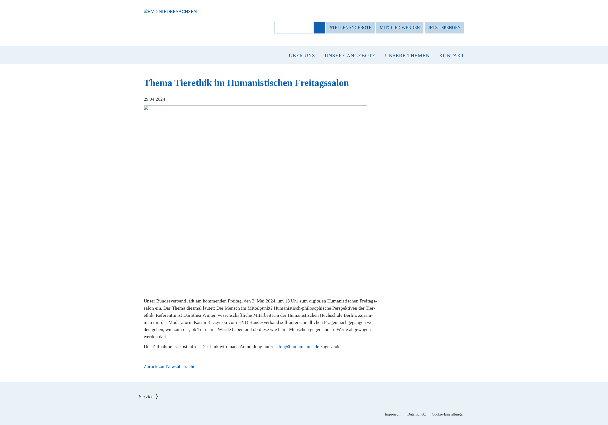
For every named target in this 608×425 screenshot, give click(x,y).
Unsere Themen (407, 55)
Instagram (304, 411)
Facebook (289, 411)
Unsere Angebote (350, 55)
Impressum (393, 414)
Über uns (302, 55)
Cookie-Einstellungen (448, 414)
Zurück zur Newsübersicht (169, 366)
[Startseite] (170, 11)
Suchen (319, 28)
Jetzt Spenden (444, 27)
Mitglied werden (400, 27)
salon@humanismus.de (297, 346)
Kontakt (451, 55)
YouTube (319, 411)
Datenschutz (416, 414)
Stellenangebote (350, 27)
